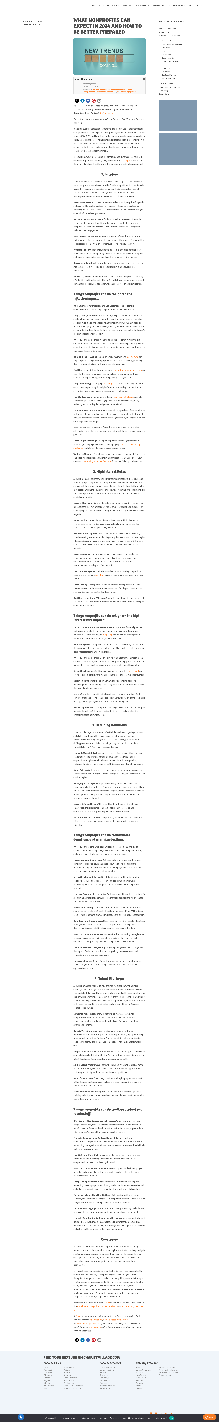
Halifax (67, 1372)
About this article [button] (109, 79)
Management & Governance (94, 92)
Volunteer (141, 5)
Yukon (138, 1385)
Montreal (48, 1370)
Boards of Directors (169, 41)
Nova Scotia (141, 1377)
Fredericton (69, 1380)
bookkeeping (96, 1319)
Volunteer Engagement (127, 92)
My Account (194, 5)
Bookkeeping (83, 1306)
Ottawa (47, 1377)
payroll (106, 1319)
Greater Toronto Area (73, 1388)
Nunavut (139, 1380)
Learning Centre (160, 5)
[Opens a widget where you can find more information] (209, 1417)
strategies (126, 160)
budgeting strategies (124, 396)
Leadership (131, 89)
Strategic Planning (169, 75)
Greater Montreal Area (73, 1385)
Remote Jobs (105, 1388)
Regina (47, 1380)
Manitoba (140, 1372)
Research (104, 1375)
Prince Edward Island (168, 1367)
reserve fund (132, 356)
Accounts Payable (130, 1306)
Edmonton (48, 1375)
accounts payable (119, 1319)
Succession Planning (169, 78)
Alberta (139, 1367)
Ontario (139, 1383)
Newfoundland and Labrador (171, 1370)
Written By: (87, 84)
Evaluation (166, 48)
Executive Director (107, 1367)
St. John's (68, 1375)
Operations (111, 92)
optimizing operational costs (128, 370)
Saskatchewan (165, 1375)
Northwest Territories (168, 1372)
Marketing (104, 1377)
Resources (178, 5)
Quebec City (69, 1383)
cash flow (99, 574)
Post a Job (112, 5)
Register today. (106, 113)
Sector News (164, 94)
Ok (171, 1418)
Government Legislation (171, 61)
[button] (103, 6)
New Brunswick (142, 1375)
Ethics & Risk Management (172, 44)
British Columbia (143, 1370)
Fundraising (105, 89)
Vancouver (48, 1372)
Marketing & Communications (170, 87)
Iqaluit (46, 1388)
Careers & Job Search (167, 29)
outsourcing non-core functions (97, 461)
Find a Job (97, 5)
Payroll (94, 1306)
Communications (107, 1370)
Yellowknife (69, 1367)
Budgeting (107, 634)
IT (162, 65)
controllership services (88, 1323)
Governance (166, 54)
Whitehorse (49, 1385)
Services (127, 5)
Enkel (107, 1302)
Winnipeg (48, 1383)
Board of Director (107, 1385)
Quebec (139, 1388)
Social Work (105, 1380)
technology (108, 383)
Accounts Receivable (108, 1306)
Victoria (67, 1370)
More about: (87, 89)
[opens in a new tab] (77, 101)
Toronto (47, 1367)
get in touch (95, 1326)
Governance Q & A (169, 58)
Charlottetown (70, 1377)
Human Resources (118, 89)
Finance (96, 89)
